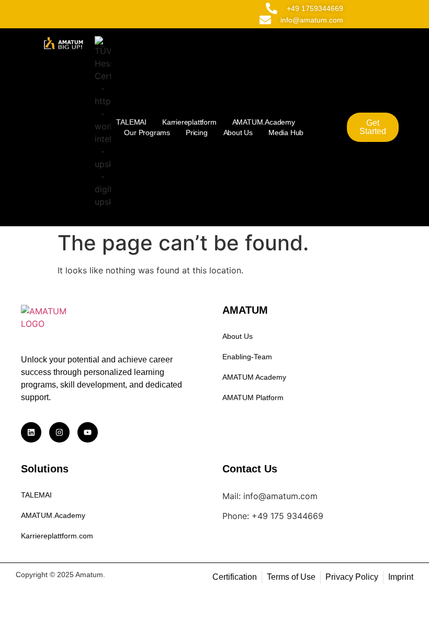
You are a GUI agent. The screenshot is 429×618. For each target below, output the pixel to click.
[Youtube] (87, 432)
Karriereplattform (189, 122)
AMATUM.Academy (263, 122)
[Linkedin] (31, 432)
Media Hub (285, 132)
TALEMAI (131, 122)
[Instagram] (59, 432)
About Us (238, 132)
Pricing (197, 132)
